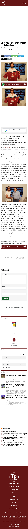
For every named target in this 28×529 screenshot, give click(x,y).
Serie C (14, 496)
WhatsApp (15, 56)
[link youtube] (15, 524)
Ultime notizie (14, 486)
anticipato (8, 147)
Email (10, 58)
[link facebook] (11, 524)
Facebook (8, 56)
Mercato (8, 40)
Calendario (14, 499)
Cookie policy (14, 509)
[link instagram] (13, 524)
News (14, 493)
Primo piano (14, 489)
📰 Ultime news (4, 372)
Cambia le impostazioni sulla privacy (14, 512)
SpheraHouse (16, 526)
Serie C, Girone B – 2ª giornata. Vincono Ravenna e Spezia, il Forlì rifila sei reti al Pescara (15, 386)
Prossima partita (5, 318)
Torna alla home (14, 483)
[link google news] (18, 524)
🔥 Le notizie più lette (6, 428)
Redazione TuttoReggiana (7, 53)
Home (2, 40)
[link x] (9, 524)
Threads (4, 58)
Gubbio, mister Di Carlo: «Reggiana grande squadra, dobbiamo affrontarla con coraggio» (16, 396)
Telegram (22, 56)
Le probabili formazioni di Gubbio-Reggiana (16, 375)
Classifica (3, 350)
